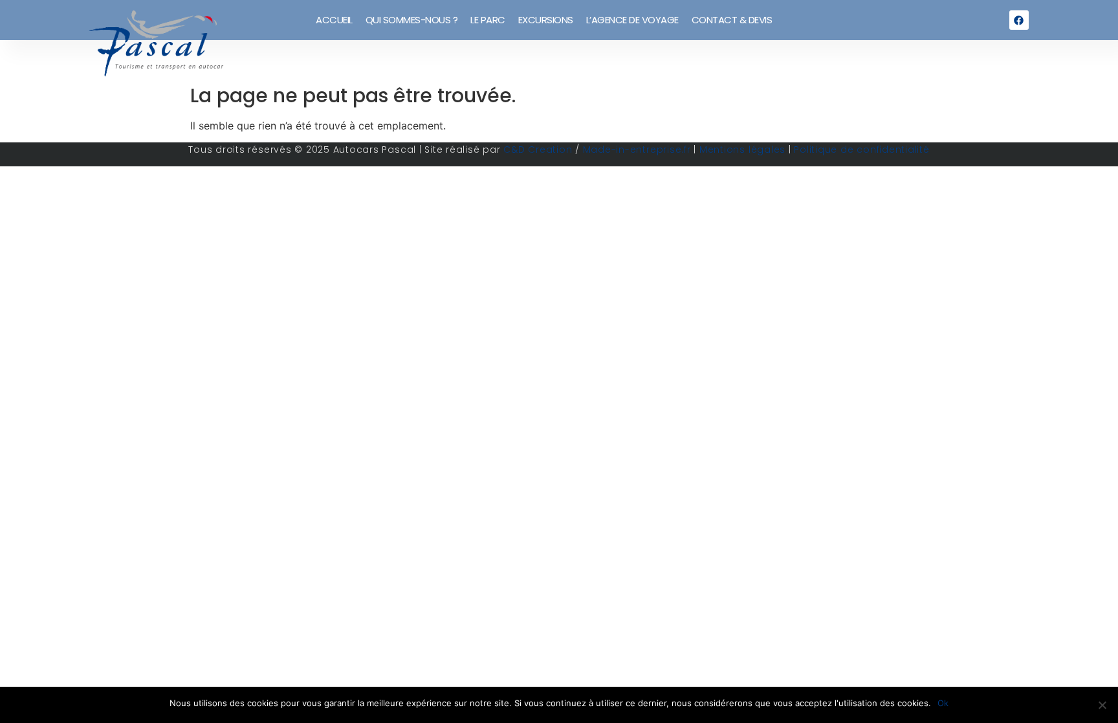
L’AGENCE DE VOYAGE (632, 20)
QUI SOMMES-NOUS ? (412, 20)
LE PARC (487, 20)
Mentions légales (742, 149)
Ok (942, 703)
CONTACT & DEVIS (732, 20)
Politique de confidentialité (861, 149)
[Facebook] (1019, 20)
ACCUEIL (334, 20)
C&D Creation (537, 149)
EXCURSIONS (545, 20)
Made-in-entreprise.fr (637, 149)
